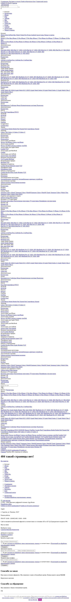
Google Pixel (4, 125)
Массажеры (13, 197)
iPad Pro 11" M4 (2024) (63, 50)
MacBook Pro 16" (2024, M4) (30, 83)
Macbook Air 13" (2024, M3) (30, 411)
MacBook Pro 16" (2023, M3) (13, 83)
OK (40, 599)
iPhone (6, 15)
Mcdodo (12, 166)
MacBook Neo (5, 67)
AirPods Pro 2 (11, 60)
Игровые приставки (7, 201)
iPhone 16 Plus (14, 41)
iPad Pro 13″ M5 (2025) (22, 53)
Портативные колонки (18, 182)
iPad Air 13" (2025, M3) (22, 52)
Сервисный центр (41, 1)
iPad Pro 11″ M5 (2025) (8, 52)
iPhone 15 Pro (16, 38)
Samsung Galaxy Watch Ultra (59, 192)
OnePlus (3, 122)
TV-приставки (34, 201)
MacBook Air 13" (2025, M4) (13, 78)
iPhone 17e (58, 38)
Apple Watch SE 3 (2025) (23, 90)
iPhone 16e (28, 41)
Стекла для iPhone (17, 142)
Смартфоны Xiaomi (33, 129)
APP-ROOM (6, 500)
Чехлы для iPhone (6, 142)
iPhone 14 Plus (51, 41)
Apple (17, 166)
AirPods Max (28, 60)
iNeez (12, 172)
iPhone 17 (51, 38)
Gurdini (3, 149)
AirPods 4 (4, 60)
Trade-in (23, 1)
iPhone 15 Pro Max (6, 38)
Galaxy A (11, 132)
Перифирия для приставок (47, 201)
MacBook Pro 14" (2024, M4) (46, 82)
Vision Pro (7, 23)
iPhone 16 (22, 41)
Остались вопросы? (33, 506)
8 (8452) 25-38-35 (6, 3)
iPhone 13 (4, 43)
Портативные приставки (22, 201)
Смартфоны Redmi (7, 129)
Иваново (9, 529)
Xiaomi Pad (23, 129)
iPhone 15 (44, 41)
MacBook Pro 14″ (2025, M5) (19, 415)
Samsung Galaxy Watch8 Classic (41, 192)
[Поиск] (2, 388)
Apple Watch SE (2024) (8, 90)
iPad (5, 17)
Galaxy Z (22, 132)
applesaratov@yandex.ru (19, 450)
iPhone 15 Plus (36, 41)
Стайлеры (13, 105)
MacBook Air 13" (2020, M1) (46, 77)
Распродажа (8, 13)
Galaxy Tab (4, 132)
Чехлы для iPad (6, 145)
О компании (5, 1)
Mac (5, 20)
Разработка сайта (6, 504)
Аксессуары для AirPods (8, 155)
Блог (34, 1)
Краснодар (15, 529)
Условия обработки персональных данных (17, 497)
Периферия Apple (6, 169)
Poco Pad (4, 112)
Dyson (6, 25)
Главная (3, 452)
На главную (4, 461)
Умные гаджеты (9, 30)
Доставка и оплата (15, 1)
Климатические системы (29, 105)
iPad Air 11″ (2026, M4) (48, 50)
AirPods (6, 18)
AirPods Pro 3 (20, 60)
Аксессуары (8, 28)
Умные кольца (5, 197)
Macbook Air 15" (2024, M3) (30, 78)
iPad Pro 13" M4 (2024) (8, 53)
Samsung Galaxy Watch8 (23, 192)
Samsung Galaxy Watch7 (8, 192)
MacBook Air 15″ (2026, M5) (28, 77)
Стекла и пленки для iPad (19, 145)
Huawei (3, 119)
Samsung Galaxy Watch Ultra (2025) (11, 194)
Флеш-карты (5, 139)
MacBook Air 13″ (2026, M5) (10, 77)
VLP (7, 149)
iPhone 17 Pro (37, 38)
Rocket (8, 166)
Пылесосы (40, 105)
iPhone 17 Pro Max (27, 38)
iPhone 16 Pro (5, 41)
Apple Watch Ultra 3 (7, 92)
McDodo (11, 159)
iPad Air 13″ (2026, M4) (37, 52)
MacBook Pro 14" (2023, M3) (28, 82)
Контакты (29, 1)
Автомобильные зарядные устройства (30, 179)
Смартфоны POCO (13, 112)
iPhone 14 (59, 41)
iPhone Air (45, 38)
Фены (19, 105)
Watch (6, 22)
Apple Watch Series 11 (51, 90)
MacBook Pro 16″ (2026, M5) (10, 82)
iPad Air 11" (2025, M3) (34, 50)
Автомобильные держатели (9, 179)
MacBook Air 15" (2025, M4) (48, 78)
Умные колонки (6, 182)
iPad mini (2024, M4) (7, 50)
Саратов (14, 3)
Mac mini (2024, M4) (7, 73)
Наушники (4, 176)
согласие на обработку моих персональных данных (23, 543)
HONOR (3, 115)
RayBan (3, 189)
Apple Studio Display (7, 70)
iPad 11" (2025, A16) (20, 50)
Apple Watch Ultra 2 (64, 90)
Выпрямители (5, 105)
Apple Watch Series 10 (37, 90)
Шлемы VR (4, 204)
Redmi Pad (16, 129)
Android (6, 27)
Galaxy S (17, 132)
